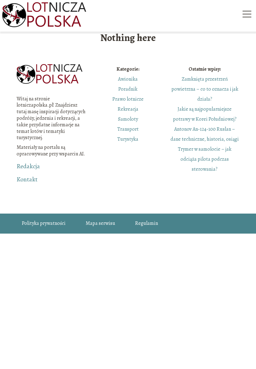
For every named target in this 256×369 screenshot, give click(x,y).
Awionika (128, 79)
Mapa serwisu (100, 223)
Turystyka (127, 139)
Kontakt (27, 179)
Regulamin (146, 223)
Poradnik (127, 89)
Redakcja (28, 166)
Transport (128, 129)
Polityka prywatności (44, 223)
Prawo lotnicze (128, 99)
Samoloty (128, 119)
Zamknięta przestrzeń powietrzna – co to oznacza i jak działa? (204, 89)
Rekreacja (128, 109)
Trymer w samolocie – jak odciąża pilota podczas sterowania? (204, 159)
